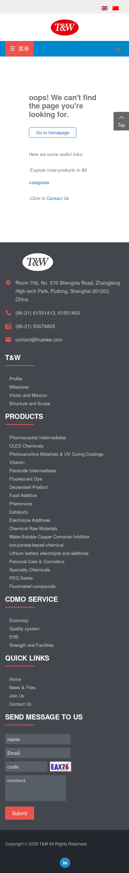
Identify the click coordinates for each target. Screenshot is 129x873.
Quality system (24, 628)
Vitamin (16, 462)
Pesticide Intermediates (32, 470)
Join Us (16, 695)
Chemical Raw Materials (33, 528)
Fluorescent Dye (25, 478)
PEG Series (21, 578)
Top (121, 125)
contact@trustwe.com (39, 339)
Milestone (19, 386)
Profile (15, 378)
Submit (19, 813)
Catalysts (18, 511)
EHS (14, 636)
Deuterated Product (28, 487)
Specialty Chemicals (29, 569)
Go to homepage (52, 132)
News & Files (22, 687)
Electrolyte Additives (30, 520)
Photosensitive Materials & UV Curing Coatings (56, 454)
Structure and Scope (29, 403)
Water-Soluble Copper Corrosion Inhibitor (49, 536)
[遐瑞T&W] (64, 26)
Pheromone (20, 503)
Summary (19, 620)
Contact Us (58, 198)
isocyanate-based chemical (36, 544)
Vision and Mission (28, 395)
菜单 (23, 48)
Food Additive (23, 495)
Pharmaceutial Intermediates (37, 437)
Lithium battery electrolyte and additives (49, 553)
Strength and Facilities (31, 645)
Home (15, 679)
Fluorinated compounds (32, 586)
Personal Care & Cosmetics (37, 561)
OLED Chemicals (26, 445)
